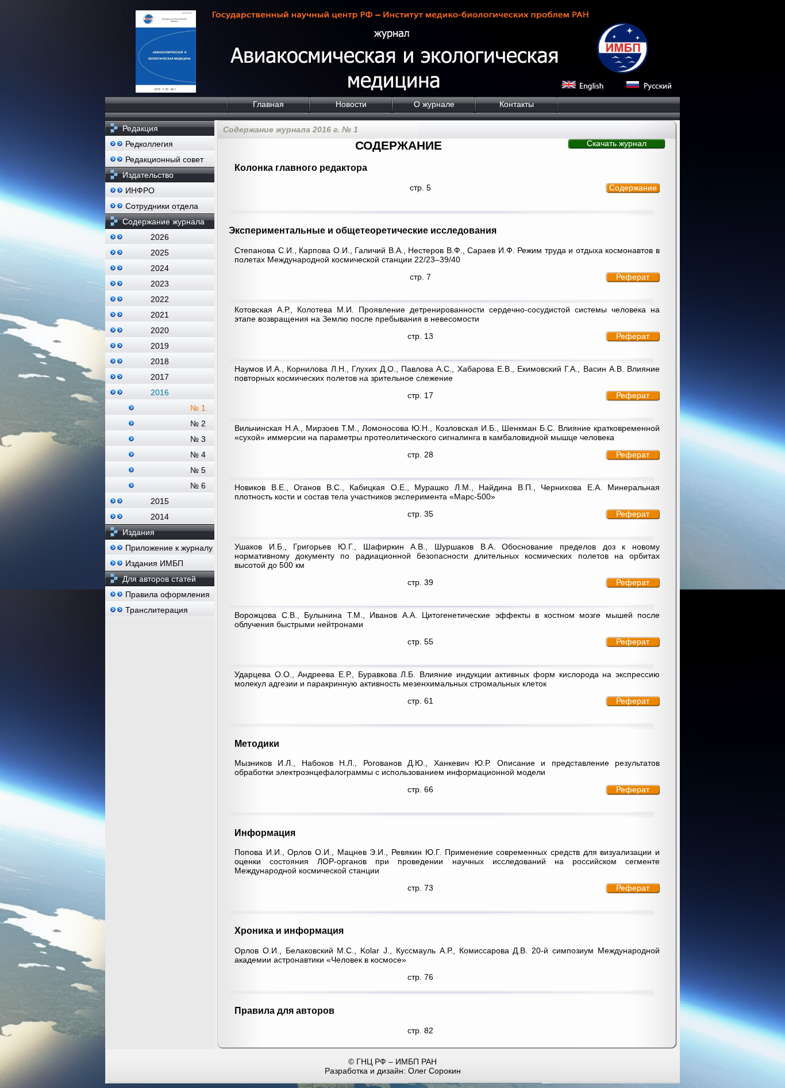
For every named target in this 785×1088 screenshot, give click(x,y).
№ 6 (198, 485)
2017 (160, 376)
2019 (160, 345)
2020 (160, 330)
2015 (160, 501)
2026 (160, 237)
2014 (160, 516)
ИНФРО (140, 190)
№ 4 (198, 454)
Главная (268, 104)
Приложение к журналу (169, 547)
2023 (160, 283)
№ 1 (198, 408)
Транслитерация (156, 609)
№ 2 (198, 423)
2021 (160, 314)
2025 (160, 252)
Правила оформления (167, 594)
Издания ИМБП (154, 563)
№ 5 (198, 470)
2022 (160, 299)
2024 (160, 268)
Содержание (633, 187)
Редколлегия (149, 143)
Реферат (632, 276)
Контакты (516, 104)
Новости (351, 104)
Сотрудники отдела (161, 206)
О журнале (434, 104)
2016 (160, 392)
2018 (160, 361)
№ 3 (198, 439)
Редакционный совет (164, 159)
